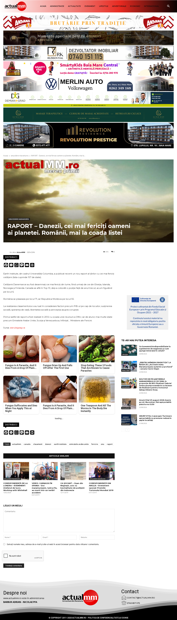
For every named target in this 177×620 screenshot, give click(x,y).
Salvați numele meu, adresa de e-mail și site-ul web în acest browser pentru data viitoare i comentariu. (53, 544)
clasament (37, 444)
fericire (94, 444)
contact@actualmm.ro (141, 598)
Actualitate (126, 387)
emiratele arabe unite (79, 444)
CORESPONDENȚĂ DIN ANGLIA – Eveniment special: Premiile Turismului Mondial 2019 (101, 486)
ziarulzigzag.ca (17, 327)
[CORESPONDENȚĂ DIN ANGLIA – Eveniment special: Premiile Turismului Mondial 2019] (102, 471)
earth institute (60, 444)
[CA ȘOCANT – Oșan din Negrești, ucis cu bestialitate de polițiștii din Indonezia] (73, 471)
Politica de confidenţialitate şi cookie (108, 618)
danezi (48, 444)
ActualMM (21, 252)
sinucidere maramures (19, 155)
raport (110, 444)
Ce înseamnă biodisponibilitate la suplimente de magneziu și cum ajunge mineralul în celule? (155, 348)
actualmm (16, 444)
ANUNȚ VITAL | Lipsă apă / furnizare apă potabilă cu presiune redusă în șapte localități (155, 418)
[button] (168, 6)
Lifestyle (125, 355)
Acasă (5, 155)
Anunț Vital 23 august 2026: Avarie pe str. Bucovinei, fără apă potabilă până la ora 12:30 (155, 402)
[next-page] (127, 430)
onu (102, 444)
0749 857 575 (133, 603)
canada (27, 444)
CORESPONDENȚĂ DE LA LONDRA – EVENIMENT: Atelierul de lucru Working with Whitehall (15, 486)
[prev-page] (123, 430)
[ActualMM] (6, 252)
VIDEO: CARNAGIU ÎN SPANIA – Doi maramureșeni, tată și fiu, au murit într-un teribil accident (44, 488)
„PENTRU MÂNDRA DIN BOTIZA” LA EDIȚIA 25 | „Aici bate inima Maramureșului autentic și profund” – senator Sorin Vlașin (156, 365)
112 (34, 479)
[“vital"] (147, 312)
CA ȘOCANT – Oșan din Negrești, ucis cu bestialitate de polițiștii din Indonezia (72, 486)
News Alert (126, 370)
